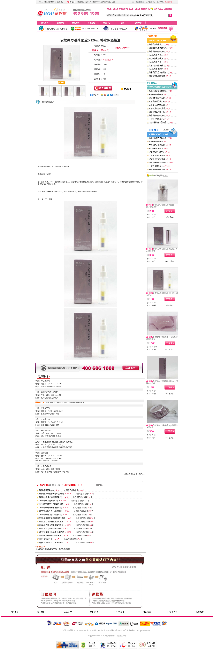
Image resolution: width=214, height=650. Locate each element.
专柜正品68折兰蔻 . (156, 65)
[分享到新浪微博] (104, 95)
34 (166, 394)
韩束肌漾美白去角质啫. (158, 72)
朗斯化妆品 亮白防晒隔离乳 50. (50, 497)
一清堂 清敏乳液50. (156, 119)
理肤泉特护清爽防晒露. (158, 122)
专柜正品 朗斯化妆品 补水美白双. (51, 532)
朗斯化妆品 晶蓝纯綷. (157, 112)
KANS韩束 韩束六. (156, 58)
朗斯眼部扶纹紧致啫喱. (158, 48)
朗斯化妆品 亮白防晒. (157, 51)
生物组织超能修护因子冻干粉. (50, 536)
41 (166, 350)
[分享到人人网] (111, 95)
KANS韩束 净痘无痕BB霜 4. (49, 501)
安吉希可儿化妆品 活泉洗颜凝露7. (51, 543)
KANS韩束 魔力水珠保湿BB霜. (50, 515)
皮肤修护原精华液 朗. (157, 98)
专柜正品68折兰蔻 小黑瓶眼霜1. (50, 511)
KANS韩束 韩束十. (156, 62)
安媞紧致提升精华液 (157, 102)
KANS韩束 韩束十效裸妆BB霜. (50, 508)
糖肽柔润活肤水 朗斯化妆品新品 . (51, 525)
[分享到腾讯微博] (108, 95)
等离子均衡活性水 (45, 539)
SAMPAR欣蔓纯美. (156, 95)
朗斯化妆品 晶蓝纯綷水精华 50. (50, 529)
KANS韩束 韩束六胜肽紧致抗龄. (50, 504)
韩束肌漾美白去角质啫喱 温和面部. (52, 518)
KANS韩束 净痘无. (156, 55)
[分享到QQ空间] (101, 95)
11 (166, 261)
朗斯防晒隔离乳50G (46, 490)
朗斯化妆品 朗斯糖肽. (157, 76)
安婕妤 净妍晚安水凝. (157, 108)
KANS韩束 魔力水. (156, 69)
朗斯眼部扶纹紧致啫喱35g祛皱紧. (51, 494)
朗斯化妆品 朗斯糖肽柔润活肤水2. (51, 522)
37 (166, 438)
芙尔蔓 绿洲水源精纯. (157, 105)
